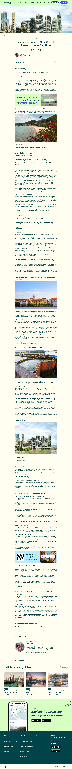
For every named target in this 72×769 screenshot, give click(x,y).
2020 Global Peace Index (40, 527)
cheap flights (35, 615)
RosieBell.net (45, 652)
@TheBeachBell (29, 652)
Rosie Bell (22, 54)
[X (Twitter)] (57, 738)
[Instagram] (54, 738)
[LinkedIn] (62, 738)
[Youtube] (64, 738)
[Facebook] (52, 738)
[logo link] (7, 2)
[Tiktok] (59, 738)
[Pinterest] (52, 740)
